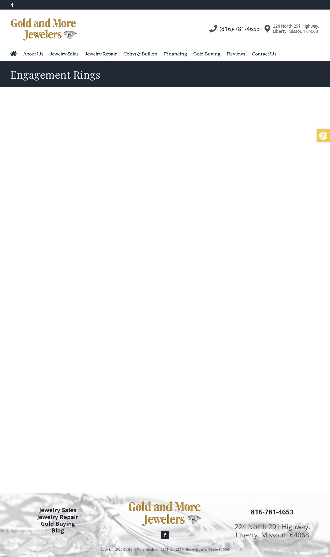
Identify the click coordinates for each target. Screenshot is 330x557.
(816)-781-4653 (240, 28)
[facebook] (165, 535)
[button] (323, 135)
